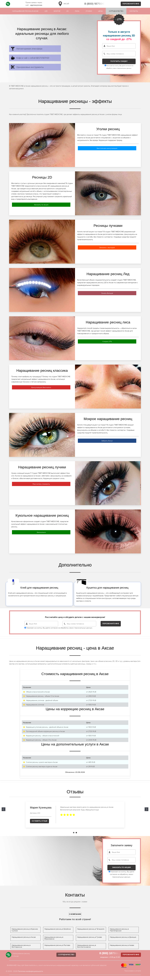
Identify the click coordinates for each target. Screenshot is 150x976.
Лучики (89, 11)
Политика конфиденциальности (30, 971)
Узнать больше (107, 293)
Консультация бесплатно (41, 387)
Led (46, 11)
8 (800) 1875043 (94, 3)
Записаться (41, 532)
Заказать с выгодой (107, 247)
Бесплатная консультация (107, 148)
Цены (100, 11)
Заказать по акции (41, 205)
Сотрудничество (116, 11)
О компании (75, 914)
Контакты (134, 11)
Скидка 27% (107, 341)
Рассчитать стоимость (41, 484)
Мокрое (57, 11)
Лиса (77, 11)
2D (67, 11)
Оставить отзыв (39, 821)
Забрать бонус (107, 441)
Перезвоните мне (130, 4)
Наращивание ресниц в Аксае (25, 11)
